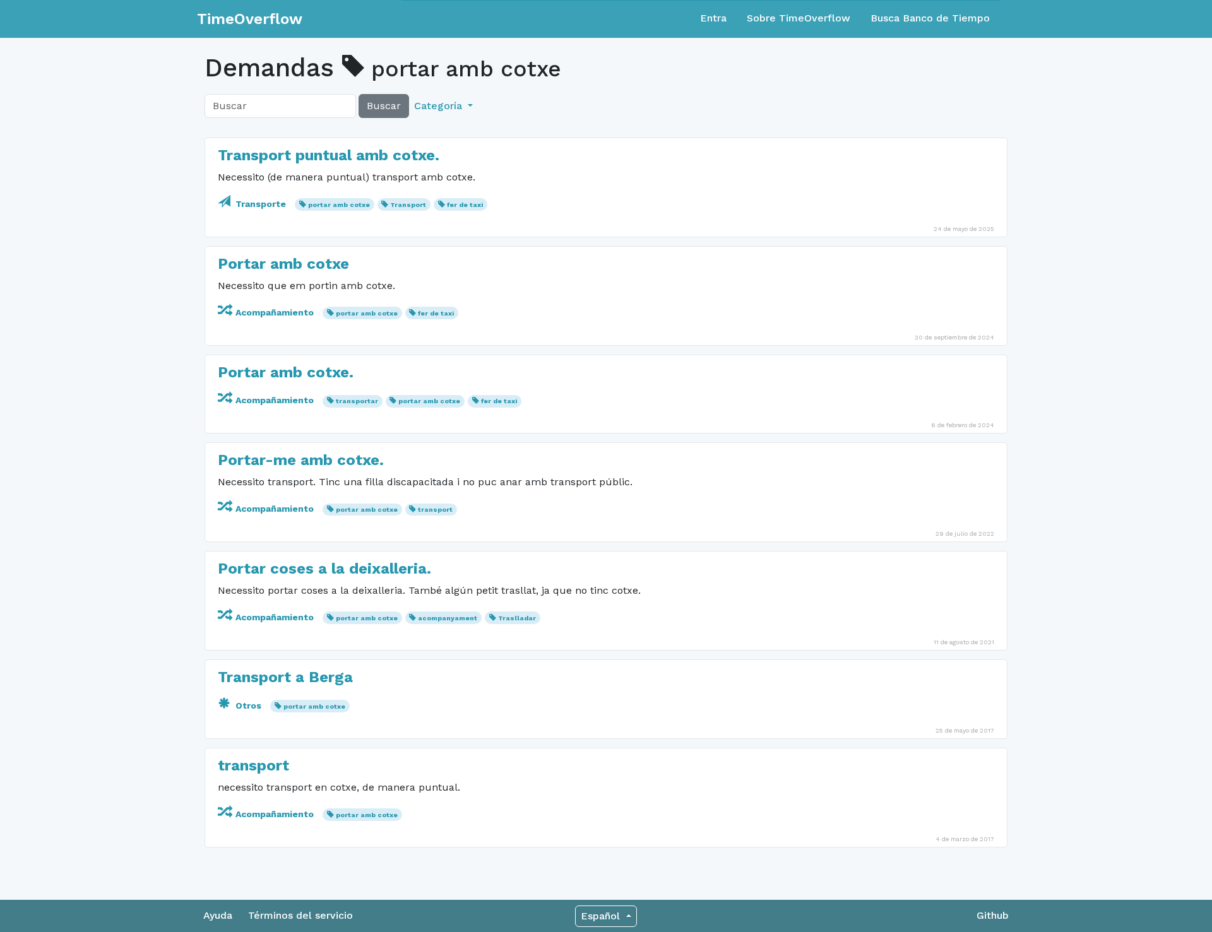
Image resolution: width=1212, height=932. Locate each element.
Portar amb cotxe (283, 264)
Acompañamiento (274, 312)
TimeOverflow (249, 19)
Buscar (384, 106)
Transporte (260, 204)
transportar (357, 401)
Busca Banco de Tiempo (930, 18)
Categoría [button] (439, 106)
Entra (713, 18)
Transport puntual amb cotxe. (328, 155)
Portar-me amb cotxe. (301, 460)
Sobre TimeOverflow (798, 18)
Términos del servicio (300, 915)
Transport (408, 205)
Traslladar (517, 618)
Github (993, 915)
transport (435, 509)
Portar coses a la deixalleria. (324, 568)
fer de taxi (465, 205)
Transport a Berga (285, 677)
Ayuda (217, 915)
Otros (248, 705)
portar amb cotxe (339, 205)
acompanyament (447, 618)
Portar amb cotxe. (286, 372)
